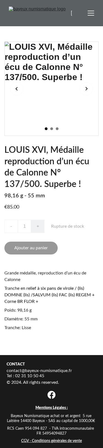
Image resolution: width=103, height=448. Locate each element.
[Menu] (91, 13)
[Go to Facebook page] (51, 395)
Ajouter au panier (31, 248)
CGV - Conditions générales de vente (51, 441)
